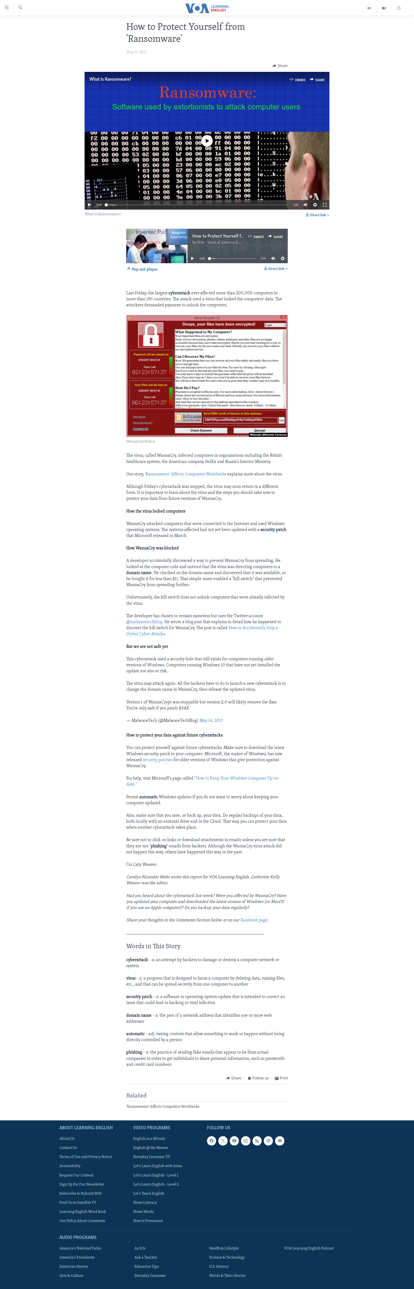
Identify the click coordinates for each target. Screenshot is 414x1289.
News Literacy (145, 1202)
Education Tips (146, 1267)
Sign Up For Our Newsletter (81, 1184)
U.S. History (219, 1267)
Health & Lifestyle (224, 1248)
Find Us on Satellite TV (77, 1202)
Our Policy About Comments (82, 1221)
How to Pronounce (148, 1221)
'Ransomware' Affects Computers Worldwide (185, 474)
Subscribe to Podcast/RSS (80, 1193)
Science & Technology (227, 1258)
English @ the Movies (150, 1148)
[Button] (280, 66)
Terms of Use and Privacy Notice (85, 1157)
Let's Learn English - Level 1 (155, 1175)
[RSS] (257, 1140)
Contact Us (68, 1148)
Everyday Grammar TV (151, 1157)
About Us (67, 1139)
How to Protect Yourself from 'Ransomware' (234, 236)
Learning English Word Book (82, 1212)
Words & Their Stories (227, 1276)
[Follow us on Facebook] (211, 1140)
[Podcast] (268, 1140)
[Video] (384, 8)
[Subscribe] (279, 1140)
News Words (143, 1212)
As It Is (139, 1248)
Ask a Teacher (145, 1258)
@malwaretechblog (144, 622)
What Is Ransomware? (110, 79)
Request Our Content (76, 1175)
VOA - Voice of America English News (227, 243)
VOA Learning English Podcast (309, 1248)
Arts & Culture (71, 1276)
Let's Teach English (148, 1193)
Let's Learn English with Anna (157, 1166)
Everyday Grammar (150, 1276)
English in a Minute (149, 1139)
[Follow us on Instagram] (245, 1140)
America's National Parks (80, 1248)
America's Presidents (76, 1258)
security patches (157, 760)
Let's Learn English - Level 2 (156, 1184)
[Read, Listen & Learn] (398, 8)
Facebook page (253, 920)
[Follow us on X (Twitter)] (222, 1140)
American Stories (73, 1267)
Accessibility (69, 1166)
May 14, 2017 (211, 721)
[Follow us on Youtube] (234, 1140)
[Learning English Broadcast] (369, 8)
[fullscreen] (324, 205)
